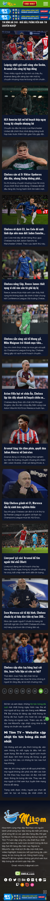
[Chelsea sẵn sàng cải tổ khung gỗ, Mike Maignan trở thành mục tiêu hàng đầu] (25, 319)
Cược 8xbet (29, 3)
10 (10, 691)
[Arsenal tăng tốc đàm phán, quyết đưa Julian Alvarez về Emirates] (25, 429)
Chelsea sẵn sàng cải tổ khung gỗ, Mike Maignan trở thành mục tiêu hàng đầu (23, 341)
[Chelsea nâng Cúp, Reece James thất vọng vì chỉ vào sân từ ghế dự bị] (25, 264)
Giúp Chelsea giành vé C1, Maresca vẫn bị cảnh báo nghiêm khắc (23, 505)
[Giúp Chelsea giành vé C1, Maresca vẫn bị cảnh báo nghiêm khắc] (25, 483)
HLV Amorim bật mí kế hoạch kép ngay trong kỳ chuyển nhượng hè (25, 121)
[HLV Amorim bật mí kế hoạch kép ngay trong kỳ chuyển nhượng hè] (25, 100)
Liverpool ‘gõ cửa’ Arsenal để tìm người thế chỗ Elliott (22, 560)
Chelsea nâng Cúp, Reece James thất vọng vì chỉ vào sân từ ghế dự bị (24, 286)
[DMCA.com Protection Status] (25, 873)
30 (23, 691)
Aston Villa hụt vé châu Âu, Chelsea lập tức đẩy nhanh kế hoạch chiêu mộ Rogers (24, 395)
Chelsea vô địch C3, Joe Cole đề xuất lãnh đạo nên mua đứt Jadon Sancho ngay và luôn (24, 231)
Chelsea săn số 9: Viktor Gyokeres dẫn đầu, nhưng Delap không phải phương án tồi (23, 176)
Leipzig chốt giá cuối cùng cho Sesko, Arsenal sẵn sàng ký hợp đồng (25, 67)
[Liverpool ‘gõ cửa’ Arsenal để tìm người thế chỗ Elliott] (25, 538)
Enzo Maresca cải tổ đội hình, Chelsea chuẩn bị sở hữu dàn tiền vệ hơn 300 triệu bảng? (24, 615)
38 (29, 691)
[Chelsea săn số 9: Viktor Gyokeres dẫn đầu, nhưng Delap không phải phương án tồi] (25, 155)
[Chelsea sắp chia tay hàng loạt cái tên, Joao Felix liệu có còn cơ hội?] (25, 648)
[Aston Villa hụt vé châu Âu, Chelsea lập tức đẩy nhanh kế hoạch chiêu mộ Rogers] (25, 374)
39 (35, 691)
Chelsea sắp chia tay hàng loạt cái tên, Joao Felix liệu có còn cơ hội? (23, 669)
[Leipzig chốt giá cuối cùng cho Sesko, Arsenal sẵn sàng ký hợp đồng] (25, 45)
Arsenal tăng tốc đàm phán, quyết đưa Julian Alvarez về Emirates (25, 450)
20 (16, 691)
